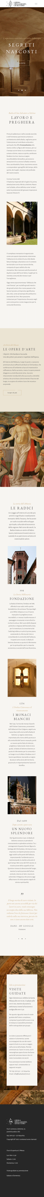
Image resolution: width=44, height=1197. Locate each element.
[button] (18, 938)
